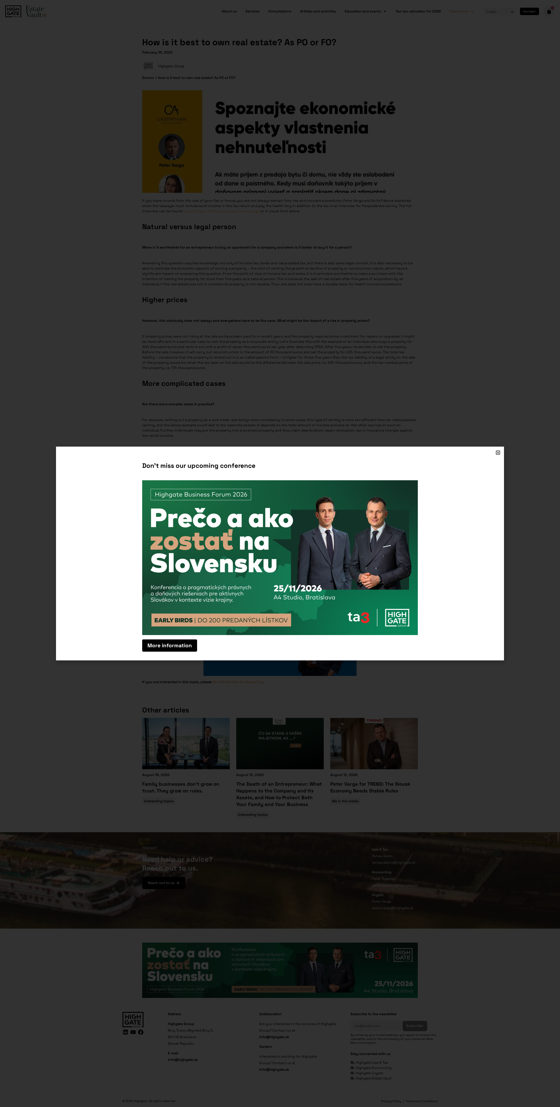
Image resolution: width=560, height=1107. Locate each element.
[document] (280, 553)
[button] (498, 452)
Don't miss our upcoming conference (199, 465)
